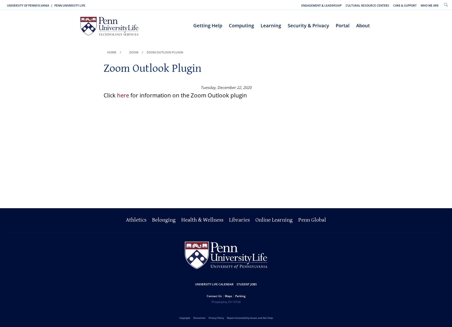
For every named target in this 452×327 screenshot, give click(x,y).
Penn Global (312, 220)
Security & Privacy (308, 25)
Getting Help (207, 25)
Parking (240, 296)
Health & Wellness (202, 220)
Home (111, 52)
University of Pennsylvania (28, 6)
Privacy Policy (216, 317)
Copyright (184, 317)
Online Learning (274, 220)
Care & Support (405, 6)
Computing (241, 25)
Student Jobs (247, 284)
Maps (228, 296)
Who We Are (430, 6)
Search (445, 4)
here (123, 95)
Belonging (164, 220)
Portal (343, 25)
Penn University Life (69, 6)
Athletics (136, 220)
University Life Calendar (214, 284)
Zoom (133, 52)
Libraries (239, 220)
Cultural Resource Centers (367, 6)
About (363, 25)
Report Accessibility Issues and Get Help (250, 317)
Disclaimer (199, 317)
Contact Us (214, 296)
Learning (271, 25)
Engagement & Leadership (321, 6)
